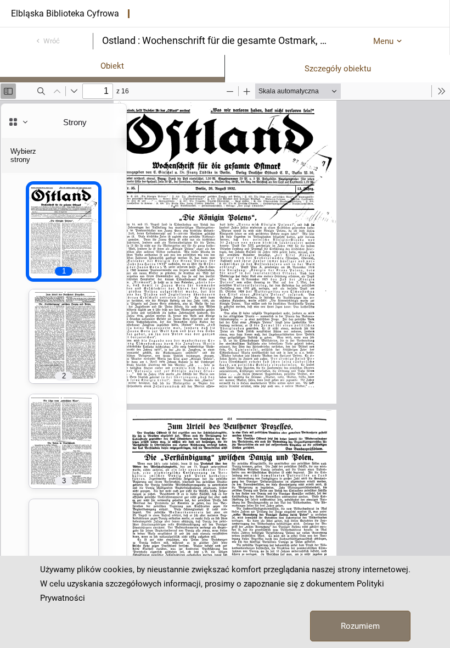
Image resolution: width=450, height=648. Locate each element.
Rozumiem (360, 626)
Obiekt (112, 66)
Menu (383, 41)
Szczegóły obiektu (338, 69)
